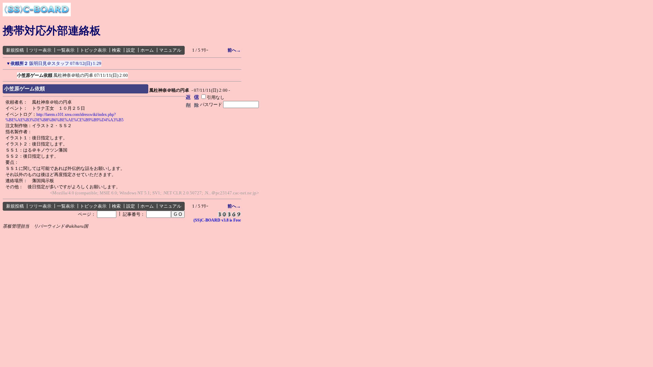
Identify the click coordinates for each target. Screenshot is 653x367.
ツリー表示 (40, 50)
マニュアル (170, 50)
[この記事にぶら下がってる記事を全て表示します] (13, 74)
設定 (130, 50)
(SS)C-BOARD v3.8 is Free (217, 220)
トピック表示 (93, 50)
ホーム (147, 50)
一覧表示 (65, 50)
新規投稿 (15, 50)
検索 (116, 50)
